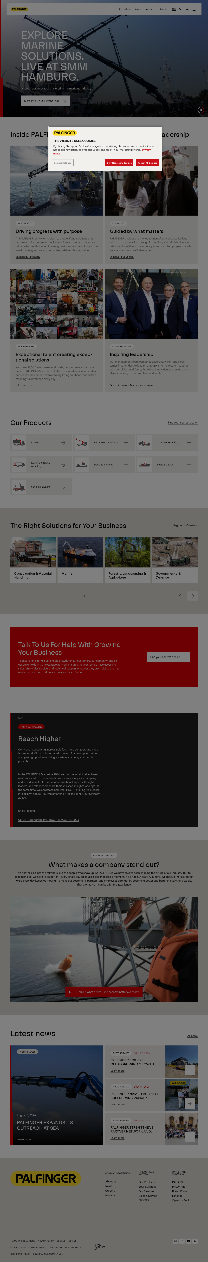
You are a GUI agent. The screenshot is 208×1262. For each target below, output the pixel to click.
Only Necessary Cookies (119, 162)
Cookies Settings (62, 162)
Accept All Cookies (147, 162)
